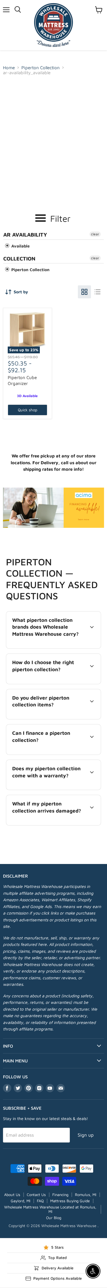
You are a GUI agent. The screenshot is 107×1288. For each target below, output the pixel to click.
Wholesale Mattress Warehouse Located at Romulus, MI (50, 1209)
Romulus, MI (85, 1194)
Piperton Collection (40, 67)
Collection (19, 258)
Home (9, 67)
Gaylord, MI (20, 1200)
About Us (12, 1194)
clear (95, 234)
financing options (55, 753)
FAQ (40, 1200)
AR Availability (25, 235)
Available (20, 245)
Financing (60, 1194)
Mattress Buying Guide (70, 1200)
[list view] (97, 291)
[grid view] (84, 291)
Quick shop (27, 409)
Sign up (86, 1134)
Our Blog (53, 1217)
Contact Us (36, 1194)
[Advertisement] (53, 134)
